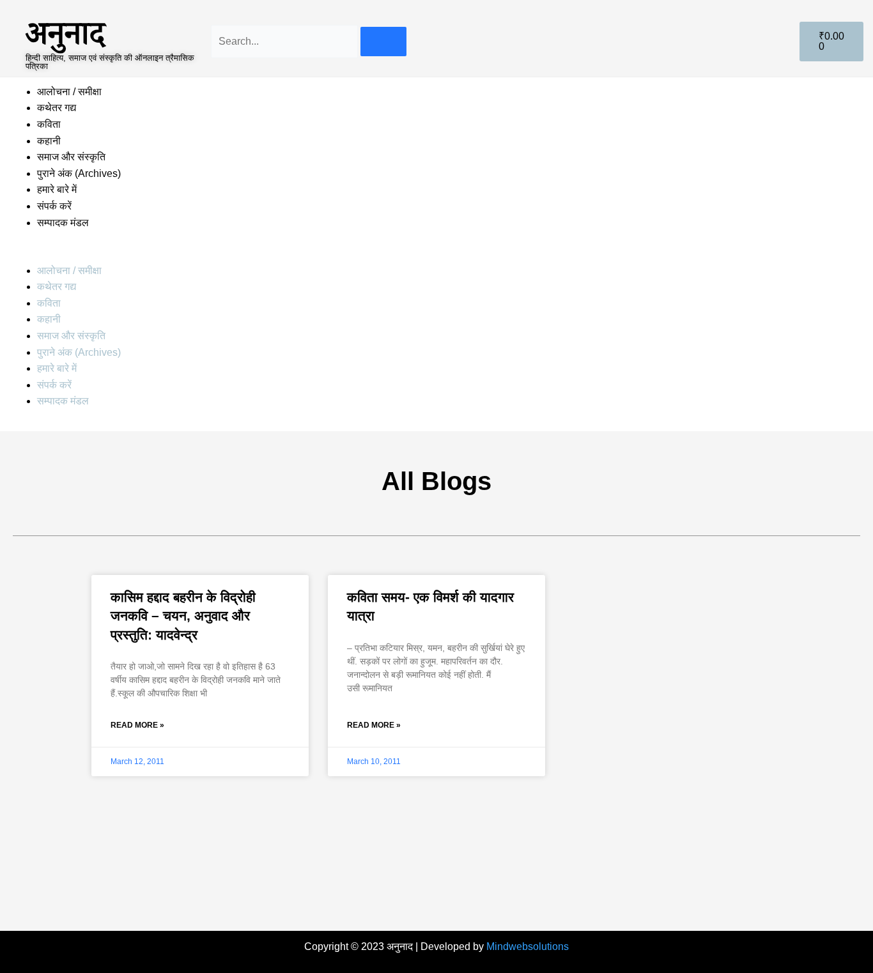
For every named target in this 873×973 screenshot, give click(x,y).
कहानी (49, 140)
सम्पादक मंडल (63, 222)
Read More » (137, 725)
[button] (436, 254)
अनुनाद (65, 33)
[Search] (383, 41)
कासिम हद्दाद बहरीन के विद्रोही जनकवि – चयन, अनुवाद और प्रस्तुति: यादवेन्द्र (183, 616)
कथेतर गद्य (56, 107)
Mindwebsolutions (527, 946)
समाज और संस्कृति (71, 156)
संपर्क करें (54, 206)
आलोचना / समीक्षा (69, 91)
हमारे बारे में (58, 189)
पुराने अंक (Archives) (79, 173)
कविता (49, 124)
